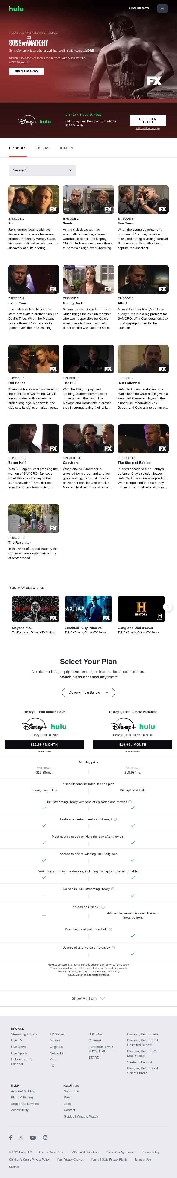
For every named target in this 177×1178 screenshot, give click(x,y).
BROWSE (17, 1028)
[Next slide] (167, 606)
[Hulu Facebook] (14, 1137)
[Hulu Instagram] (45, 1137)
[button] (18, 147)
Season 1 (20, 170)
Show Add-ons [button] (84, 998)
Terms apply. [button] (122, 965)
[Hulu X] (24, 1137)
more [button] (89, 50)
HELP (15, 1085)
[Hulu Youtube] (36, 1137)
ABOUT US (71, 1085)
